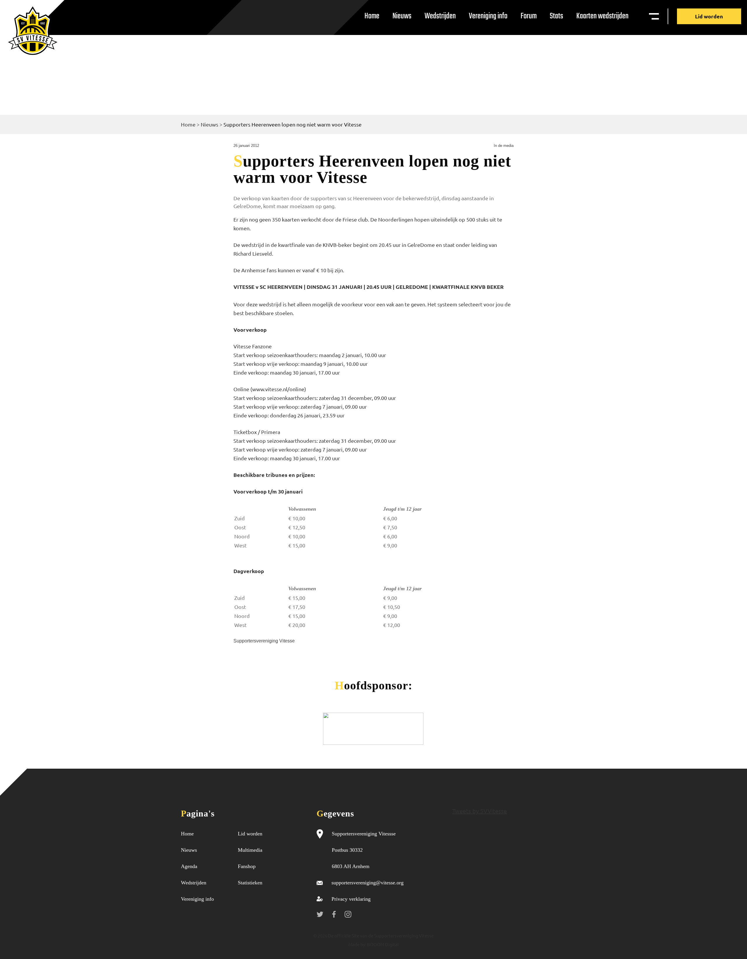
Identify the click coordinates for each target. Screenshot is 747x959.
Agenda (189, 866)
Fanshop (247, 866)
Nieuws (401, 16)
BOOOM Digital (382, 944)
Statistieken (250, 883)
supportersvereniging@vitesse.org (367, 883)
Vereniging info (488, 16)
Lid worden (709, 16)
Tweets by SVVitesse (479, 810)
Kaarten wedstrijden (602, 16)
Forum (529, 16)
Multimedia (250, 850)
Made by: (357, 944)
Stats (556, 16)
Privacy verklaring (351, 899)
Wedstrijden (440, 16)
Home (371, 16)
